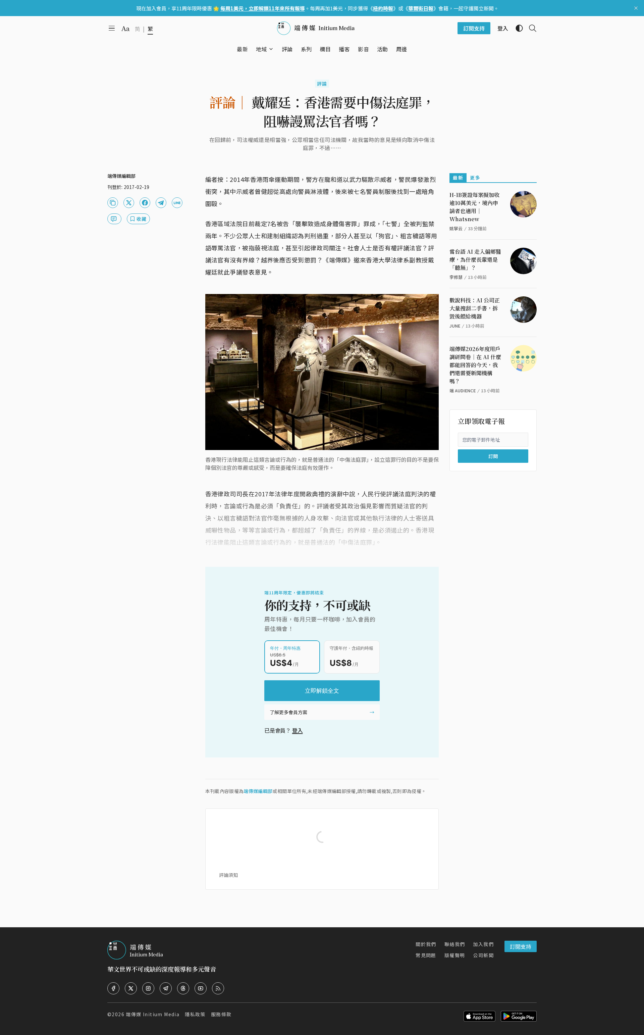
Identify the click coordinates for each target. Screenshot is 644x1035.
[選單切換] (271, 49)
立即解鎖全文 (322, 690)
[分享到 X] (128, 202)
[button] (261, 49)
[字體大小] (125, 28)
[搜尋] (530, 28)
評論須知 (228, 875)
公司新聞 (483, 955)
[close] (636, 8)
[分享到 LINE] (177, 202)
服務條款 (221, 1014)
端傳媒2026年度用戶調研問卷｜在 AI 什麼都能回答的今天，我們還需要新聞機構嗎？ (475, 365)
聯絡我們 (454, 944)
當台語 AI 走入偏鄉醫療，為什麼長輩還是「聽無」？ (475, 260)
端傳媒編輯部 (258, 791)
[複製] (112, 202)
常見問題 (426, 955)
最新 (458, 177)
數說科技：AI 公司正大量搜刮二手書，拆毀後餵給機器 (474, 308)
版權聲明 (454, 955)
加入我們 (483, 944)
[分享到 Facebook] (145, 202)
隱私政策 (195, 1014)
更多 (475, 177)
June (454, 326)
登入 (297, 730)
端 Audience (462, 390)
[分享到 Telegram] (161, 202)
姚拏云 (456, 228)
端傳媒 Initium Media (152, 1014)
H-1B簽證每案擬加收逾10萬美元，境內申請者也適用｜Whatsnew (474, 207)
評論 (322, 83)
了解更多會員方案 (288, 712)
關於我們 (426, 944)
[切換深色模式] (516, 28)
